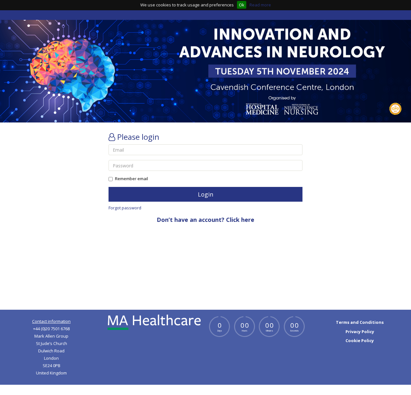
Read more (260, 5)
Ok (241, 5)
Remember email (131, 178)
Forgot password (125, 208)
